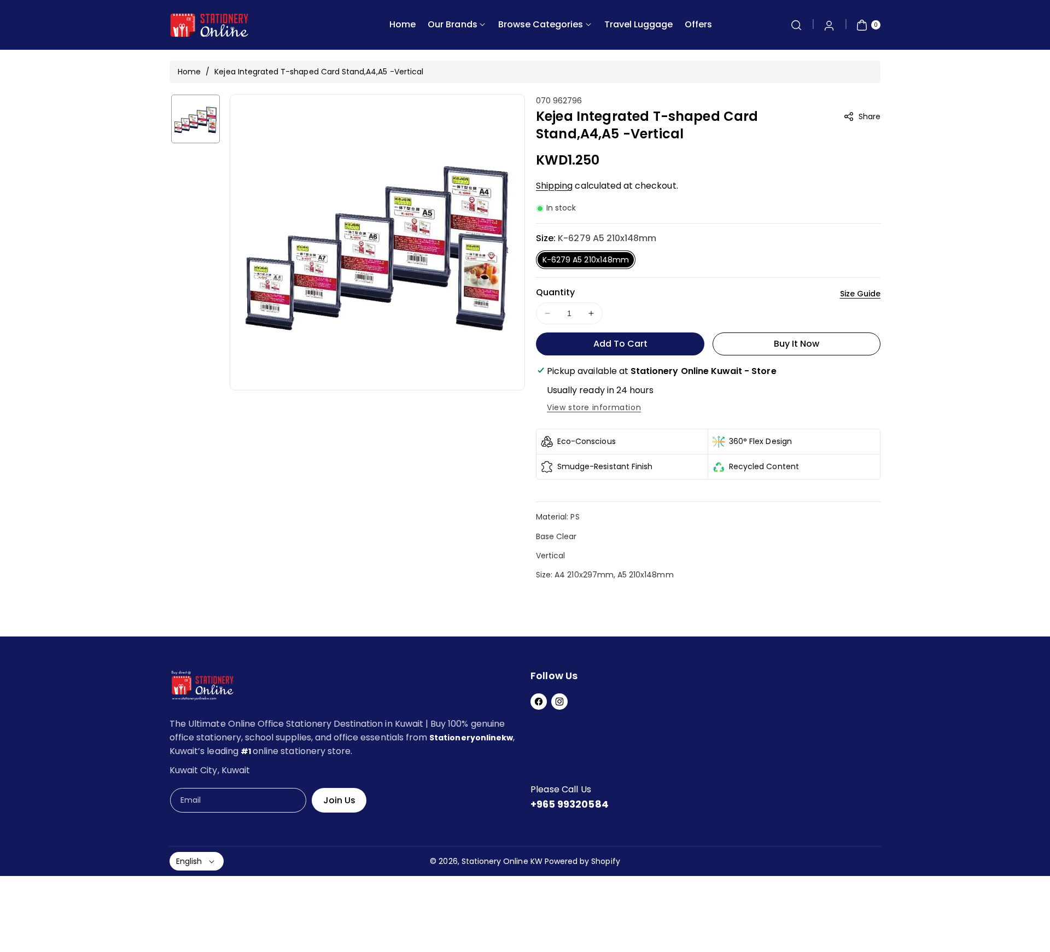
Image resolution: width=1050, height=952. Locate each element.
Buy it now (797, 343)
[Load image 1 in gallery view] (195, 119)
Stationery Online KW (502, 861)
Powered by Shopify (582, 861)
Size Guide (860, 293)
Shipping (554, 185)
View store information (594, 407)
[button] (796, 25)
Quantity (555, 292)
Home (189, 71)
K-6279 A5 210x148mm (585, 259)
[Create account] (829, 25)
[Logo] (202, 687)
